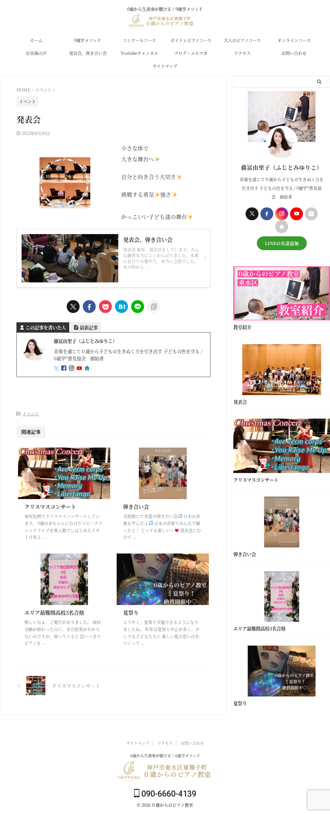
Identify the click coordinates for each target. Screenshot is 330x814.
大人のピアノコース (242, 40)
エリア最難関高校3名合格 (54, 612)
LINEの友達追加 (282, 243)
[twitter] (73, 306)
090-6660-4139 (168, 794)
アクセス (242, 53)
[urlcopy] (153, 306)
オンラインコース (294, 40)
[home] (87, 368)
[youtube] (80, 368)
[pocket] (105, 306)
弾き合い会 (136, 506)
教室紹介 (242, 327)
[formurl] (311, 213)
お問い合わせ (293, 53)
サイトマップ (165, 66)
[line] (137, 306)
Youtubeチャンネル (139, 53)
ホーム (36, 40)
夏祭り (131, 612)
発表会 (240, 402)
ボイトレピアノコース (190, 40)
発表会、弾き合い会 (88, 53)
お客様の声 (36, 53)
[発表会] (121, 306)
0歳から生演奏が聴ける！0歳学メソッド (165, 755)
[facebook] (89, 306)
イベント (30, 414)
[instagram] (72, 368)
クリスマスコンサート (50, 506)
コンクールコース (139, 40)
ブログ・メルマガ (191, 53)
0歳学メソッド (87, 40)
